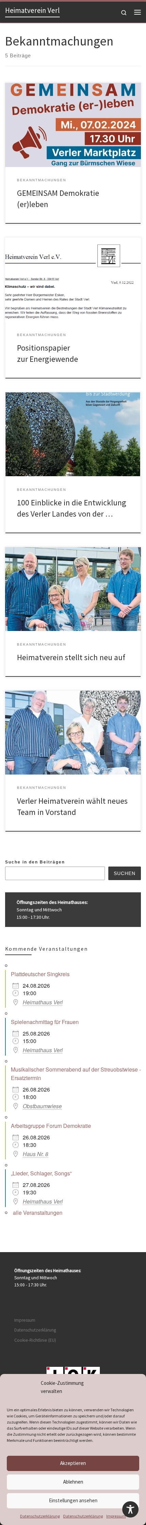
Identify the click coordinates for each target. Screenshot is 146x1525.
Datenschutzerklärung (40, 1516)
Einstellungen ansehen (73, 1500)
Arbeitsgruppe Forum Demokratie (51, 1126)
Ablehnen (73, 1481)
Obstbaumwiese (42, 1106)
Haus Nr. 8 (35, 1154)
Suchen (124, 873)
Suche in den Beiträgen (35, 862)
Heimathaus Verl (43, 1002)
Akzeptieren (73, 1463)
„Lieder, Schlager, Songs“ (41, 1173)
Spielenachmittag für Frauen (45, 1022)
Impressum (116, 1516)
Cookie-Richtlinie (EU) (35, 1340)
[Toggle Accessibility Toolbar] (130, 1509)
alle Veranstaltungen (37, 1212)
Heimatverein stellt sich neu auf (71, 657)
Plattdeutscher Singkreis (40, 974)
